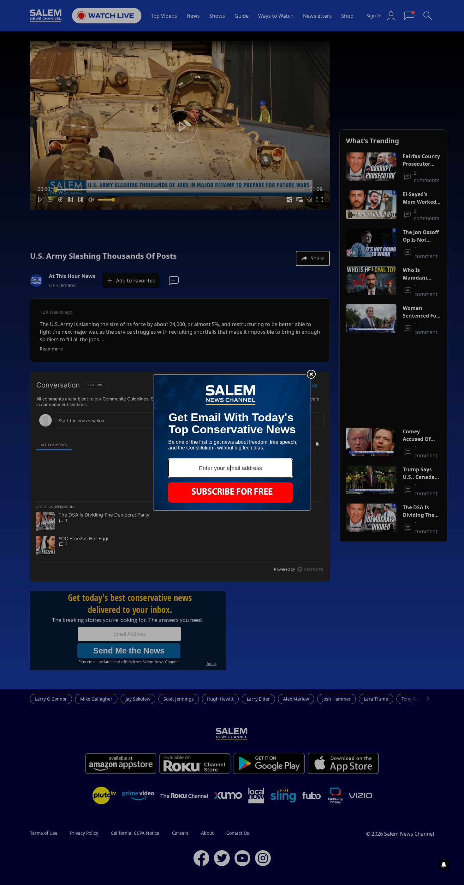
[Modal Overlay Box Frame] (232, 442)
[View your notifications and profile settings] (443, 864)
